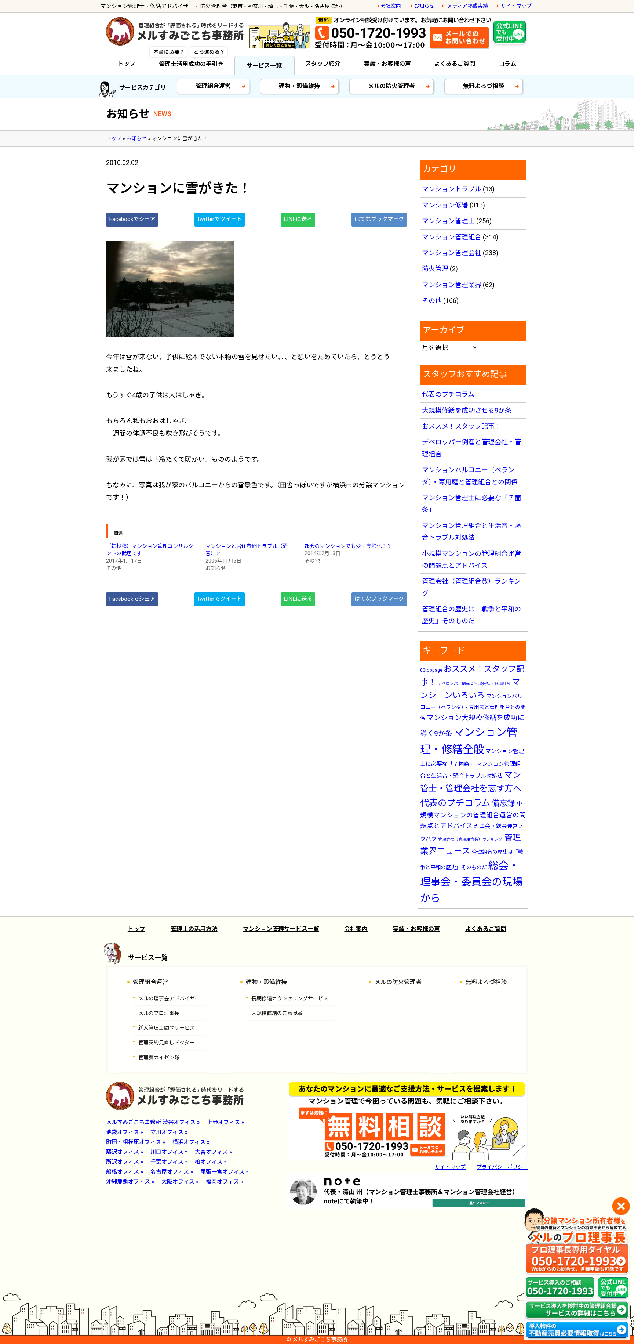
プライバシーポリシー (502, 1167)
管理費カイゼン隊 (158, 1058)
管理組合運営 (213, 86)
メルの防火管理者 (391, 86)
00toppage (431, 670)
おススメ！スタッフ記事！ (461, 426)
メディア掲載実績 (467, 6)
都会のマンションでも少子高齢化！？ (348, 546)
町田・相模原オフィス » (135, 1142)
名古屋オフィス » (171, 1171)
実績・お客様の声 (387, 63)
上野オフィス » (225, 1122)
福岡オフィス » (224, 1181)
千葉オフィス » (168, 1162)
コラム (507, 63)
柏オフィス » (210, 1162)
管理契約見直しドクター (166, 1042)
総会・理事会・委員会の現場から (471, 882)
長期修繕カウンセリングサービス (289, 998)
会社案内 (390, 6)
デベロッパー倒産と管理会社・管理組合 (474, 683)
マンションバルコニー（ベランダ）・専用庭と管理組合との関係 (472, 707)
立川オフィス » (168, 1132)
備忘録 (503, 803)
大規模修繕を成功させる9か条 (466, 410)
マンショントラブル (451, 189)
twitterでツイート (219, 219)
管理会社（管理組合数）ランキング (470, 839)
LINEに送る (298, 219)
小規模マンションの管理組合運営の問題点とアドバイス (473, 815)
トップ (126, 63)
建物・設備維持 (299, 86)
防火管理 (435, 268)
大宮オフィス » (213, 1152)
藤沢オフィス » (124, 1152)
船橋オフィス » (124, 1171)
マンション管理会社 (451, 253)
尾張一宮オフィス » (224, 1171)
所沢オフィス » (124, 1162)
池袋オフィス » (124, 1132)
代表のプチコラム (448, 394)
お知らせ (424, 6)
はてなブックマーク (379, 219)
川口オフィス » (168, 1152)
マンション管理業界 (451, 285)
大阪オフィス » (179, 1181)
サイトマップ (516, 6)
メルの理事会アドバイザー (169, 998)
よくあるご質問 (454, 63)
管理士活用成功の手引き (191, 64)
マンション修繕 (445, 205)
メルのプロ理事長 (158, 1013)
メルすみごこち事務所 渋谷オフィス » (153, 1122)
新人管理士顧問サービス (166, 1028)
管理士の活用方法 (194, 928)
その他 (432, 300)
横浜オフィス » (190, 1142)
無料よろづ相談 (483, 86)
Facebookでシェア (132, 219)
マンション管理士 (448, 221)
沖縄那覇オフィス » (130, 1181)
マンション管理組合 (451, 237)
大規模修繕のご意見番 (277, 1013)
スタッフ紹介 (322, 63)
